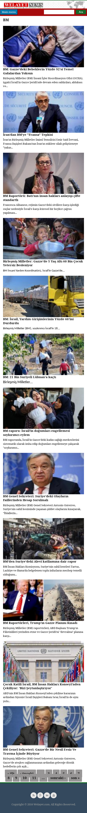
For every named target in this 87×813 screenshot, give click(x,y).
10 (25, 777)
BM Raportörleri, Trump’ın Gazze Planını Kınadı (40, 623)
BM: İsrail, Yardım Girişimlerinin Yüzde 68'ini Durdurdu (38, 321)
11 (34, 777)
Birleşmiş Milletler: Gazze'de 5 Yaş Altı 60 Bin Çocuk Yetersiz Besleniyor (43, 263)
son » (75, 777)
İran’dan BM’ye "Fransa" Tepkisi (28, 135)
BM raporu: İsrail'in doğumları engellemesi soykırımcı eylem (36, 433)
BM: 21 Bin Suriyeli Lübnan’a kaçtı (29, 377)
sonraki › (58, 777)
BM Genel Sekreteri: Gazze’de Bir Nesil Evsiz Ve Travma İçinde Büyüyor (39, 751)
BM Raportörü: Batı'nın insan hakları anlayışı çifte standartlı (41, 198)
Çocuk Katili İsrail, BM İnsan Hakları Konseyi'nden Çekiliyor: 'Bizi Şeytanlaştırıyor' (42, 686)
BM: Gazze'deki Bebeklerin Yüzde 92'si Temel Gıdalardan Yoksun (38, 71)
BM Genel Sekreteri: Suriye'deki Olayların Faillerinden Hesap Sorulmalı (35, 498)
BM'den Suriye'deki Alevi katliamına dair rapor (39, 561)
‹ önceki (27, 773)
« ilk (11, 773)
